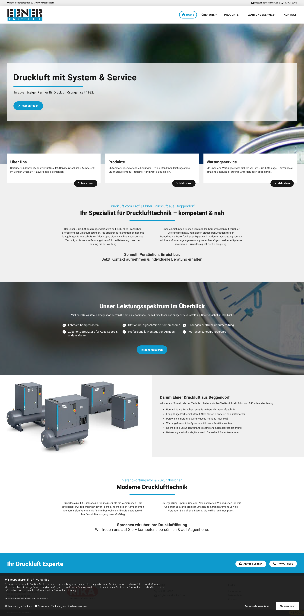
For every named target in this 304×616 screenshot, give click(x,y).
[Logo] (29, 14)
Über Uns (208, 15)
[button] (28, 105)
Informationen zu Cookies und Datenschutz (27, 598)
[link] (208, 14)
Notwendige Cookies (20, 606)
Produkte (231, 15)
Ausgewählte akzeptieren (257, 606)
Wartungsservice (261, 15)
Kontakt (290, 15)
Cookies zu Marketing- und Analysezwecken (62, 606)
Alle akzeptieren (287, 606)
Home (190, 15)
